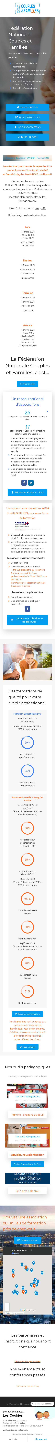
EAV (37, 208)
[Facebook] (24, 483)
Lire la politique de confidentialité (15, 1430)
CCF (43, 208)
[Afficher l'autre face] (27, 1178)
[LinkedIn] (31, 483)
